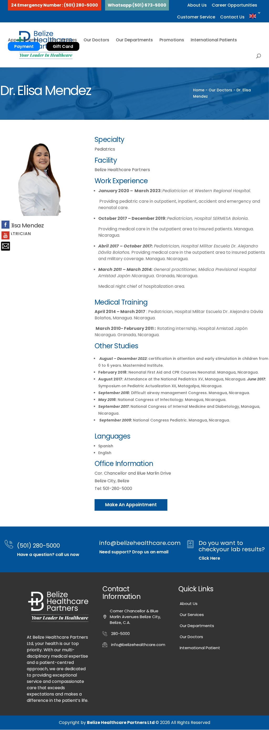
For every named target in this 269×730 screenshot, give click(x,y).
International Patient (200, 647)
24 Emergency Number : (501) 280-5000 (54, 5)
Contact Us (232, 17)
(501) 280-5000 (38, 546)
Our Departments (134, 40)
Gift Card (63, 46)
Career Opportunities (234, 5)
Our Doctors (96, 40)
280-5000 (120, 633)
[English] (255, 16)
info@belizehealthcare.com (140, 543)
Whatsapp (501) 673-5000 (137, 5)
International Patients (214, 40)
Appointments (23, 40)
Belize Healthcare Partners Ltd (121, 722)
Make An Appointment (131, 504)
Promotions (171, 40)
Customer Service (196, 17)
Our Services (63, 40)
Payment (24, 46)
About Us (197, 5)
